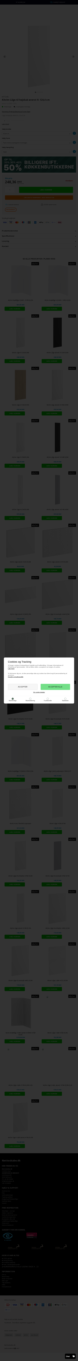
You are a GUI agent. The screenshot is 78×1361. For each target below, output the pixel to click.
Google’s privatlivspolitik (15, 677)
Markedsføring (30, 700)
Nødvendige (13, 700)
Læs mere (11, 668)
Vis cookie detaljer (39, 692)
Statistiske (65, 700)
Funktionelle (48, 700)
